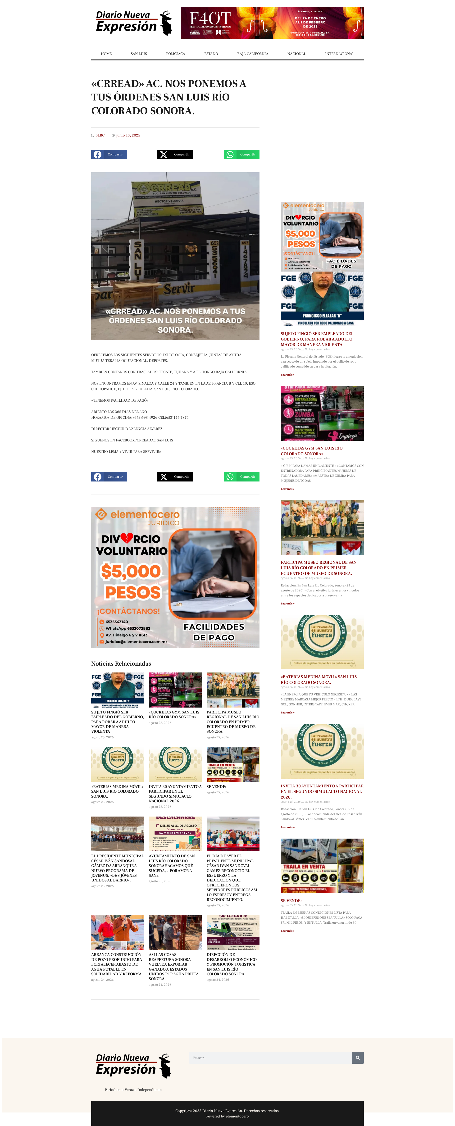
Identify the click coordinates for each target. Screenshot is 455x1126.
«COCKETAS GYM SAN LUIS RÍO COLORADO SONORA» (174, 715)
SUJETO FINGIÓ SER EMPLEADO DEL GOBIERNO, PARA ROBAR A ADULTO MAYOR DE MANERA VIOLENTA (117, 722)
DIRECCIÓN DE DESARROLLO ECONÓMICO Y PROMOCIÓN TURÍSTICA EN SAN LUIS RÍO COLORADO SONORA (232, 964)
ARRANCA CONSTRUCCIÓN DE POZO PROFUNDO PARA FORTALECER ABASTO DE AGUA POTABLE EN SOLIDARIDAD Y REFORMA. (117, 964)
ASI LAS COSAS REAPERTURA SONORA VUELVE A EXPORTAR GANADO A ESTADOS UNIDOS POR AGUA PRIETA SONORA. (174, 966)
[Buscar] (358, 1058)
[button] (109, 154)
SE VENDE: (216, 786)
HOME (106, 53)
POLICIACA (175, 53)
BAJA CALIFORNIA (252, 53)
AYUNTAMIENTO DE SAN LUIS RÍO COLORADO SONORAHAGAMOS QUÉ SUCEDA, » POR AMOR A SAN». (172, 866)
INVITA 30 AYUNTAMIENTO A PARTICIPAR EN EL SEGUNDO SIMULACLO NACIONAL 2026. (175, 794)
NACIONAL (296, 53)
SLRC (100, 135)
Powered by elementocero (227, 1116)
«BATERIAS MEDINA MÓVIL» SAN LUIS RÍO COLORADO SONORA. (117, 791)
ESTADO (211, 53)
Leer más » (288, 375)
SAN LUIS (139, 53)
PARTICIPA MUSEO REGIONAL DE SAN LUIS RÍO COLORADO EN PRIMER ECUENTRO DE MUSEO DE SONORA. (233, 722)
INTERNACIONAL (339, 53)
